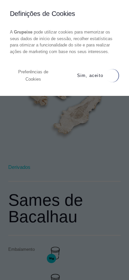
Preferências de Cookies (33, 75)
